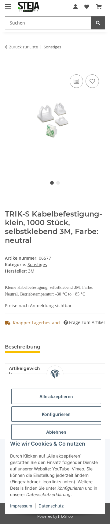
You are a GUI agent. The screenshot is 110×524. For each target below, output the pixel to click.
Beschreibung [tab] (22, 347)
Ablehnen (56, 432)
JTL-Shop (65, 516)
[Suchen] (98, 22)
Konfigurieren (56, 414)
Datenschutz (51, 505)
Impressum (21, 505)
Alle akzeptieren (56, 396)
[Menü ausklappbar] (8, 4)
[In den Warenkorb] (10, 66)
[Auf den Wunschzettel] (92, 81)
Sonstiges (37, 264)
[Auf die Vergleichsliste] (76, 81)
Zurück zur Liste (23, 47)
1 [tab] (52, 183)
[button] (75, 7)
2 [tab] (58, 183)
